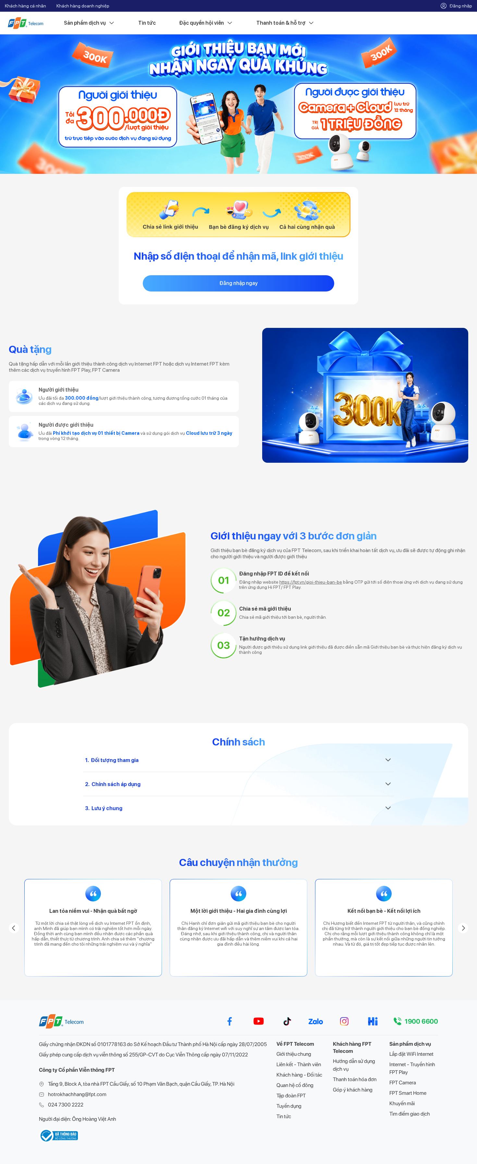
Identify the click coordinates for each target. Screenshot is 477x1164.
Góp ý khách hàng (353, 1090)
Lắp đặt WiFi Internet (411, 1054)
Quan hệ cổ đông (294, 1085)
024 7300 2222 (65, 1105)
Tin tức (147, 23)
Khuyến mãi (402, 1103)
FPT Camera (402, 1083)
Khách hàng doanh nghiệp (82, 5)
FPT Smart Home (407, 1093)
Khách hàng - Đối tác (299, 1075)
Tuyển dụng (288, 1106)
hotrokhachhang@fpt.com (77, 1094)
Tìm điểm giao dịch (409, 1114)
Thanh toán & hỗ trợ (280, 23)
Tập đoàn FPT (291, 1096)
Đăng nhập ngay (238, 283)
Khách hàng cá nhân (25, 5)
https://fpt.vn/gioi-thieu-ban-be (310, 582)
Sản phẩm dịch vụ (85, 23)
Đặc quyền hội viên (201, 23)
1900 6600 (421, 1021)
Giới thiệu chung (293, 1054)
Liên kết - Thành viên (298, 1064)
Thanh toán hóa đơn (354, 1079)
